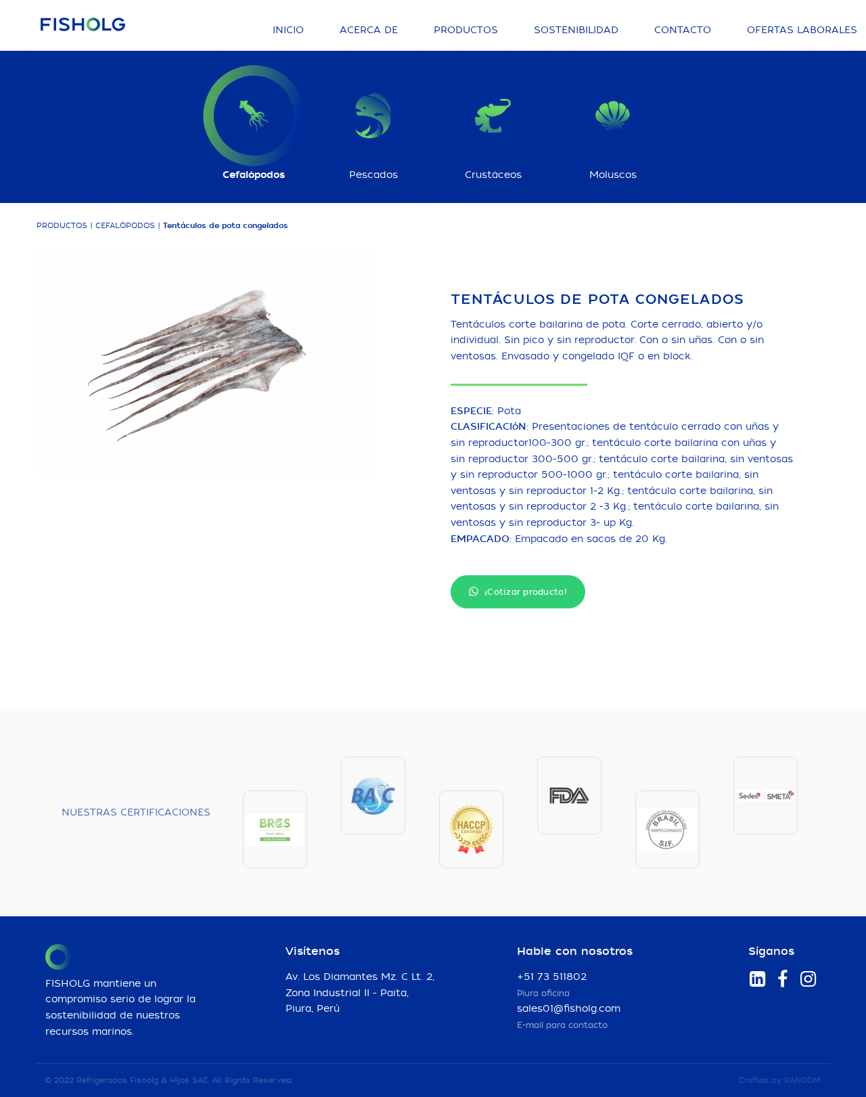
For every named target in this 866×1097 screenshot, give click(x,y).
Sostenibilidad (576, 30)
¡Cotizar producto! (524, 592)
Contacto (682, 30)
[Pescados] (373, 115)
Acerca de (369, 30)
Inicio (288, 30)
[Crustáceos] (493, 115)
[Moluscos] (613, 115)
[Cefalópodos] (253, 115)
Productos (466, 30)
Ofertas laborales (802, 30)
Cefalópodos (125, 226)
